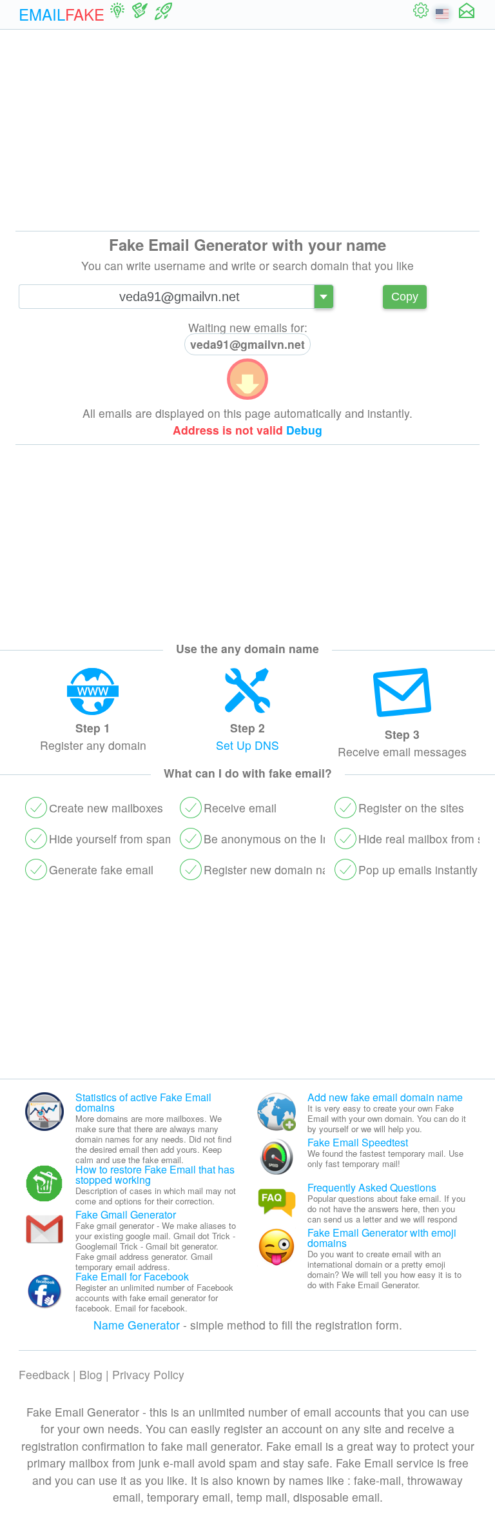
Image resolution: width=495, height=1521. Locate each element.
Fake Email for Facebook (132, 1276)
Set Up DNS (247, 745)
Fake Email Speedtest (357, 1142)
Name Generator (136, 1325)
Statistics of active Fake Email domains (143, 1102)
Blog (90, 1374)
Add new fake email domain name (385, 1097)
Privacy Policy (148, 1374)
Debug (304, 430)
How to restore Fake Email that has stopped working (155, 1174)
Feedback (44, 1374)
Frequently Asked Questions (371, 1187)
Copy (404, 296)
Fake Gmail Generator (125, 1214)
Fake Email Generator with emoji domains (381, 1237)
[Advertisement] (247, 130)
